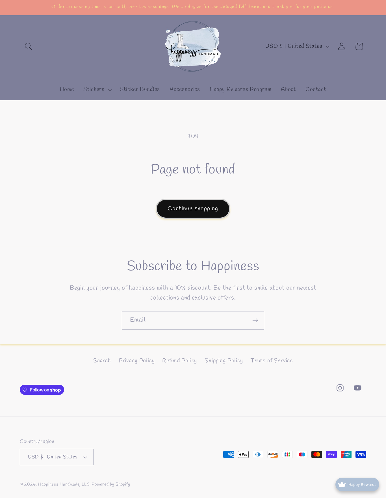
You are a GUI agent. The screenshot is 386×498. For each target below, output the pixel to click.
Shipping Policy (224, 361)
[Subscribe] (255, 320)
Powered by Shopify (111, 484)
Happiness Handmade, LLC (64, 484)
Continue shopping (193, 209)
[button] (28, 46)
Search (102, 361)
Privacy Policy (137, 361)
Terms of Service (272, 361)
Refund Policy (179, 361)
